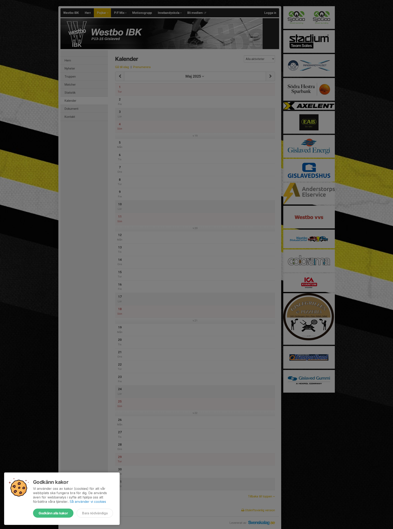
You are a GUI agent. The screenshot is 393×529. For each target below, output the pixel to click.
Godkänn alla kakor (53, 513)
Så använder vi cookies (88, 501)
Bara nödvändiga (94, 513)
